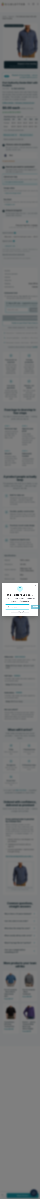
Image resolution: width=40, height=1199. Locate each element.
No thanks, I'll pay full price (20, 612)
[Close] (35, 585)
